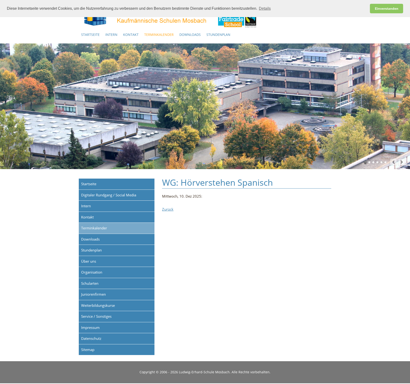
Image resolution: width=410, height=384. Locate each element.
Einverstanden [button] (386, 8)
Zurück (167, 209)
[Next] (401, 162)
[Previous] (393, 162)
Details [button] (265, 8)
